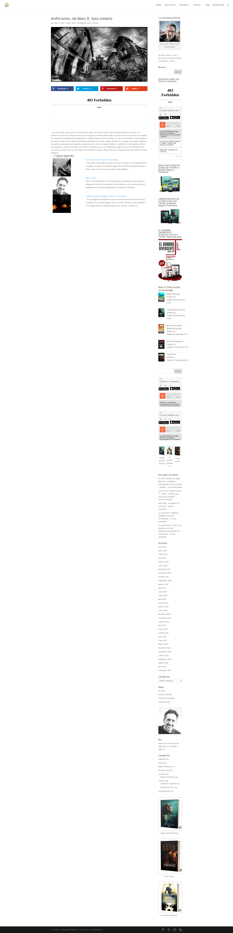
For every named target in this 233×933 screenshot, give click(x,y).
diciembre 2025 (164, 569)
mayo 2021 (162, 640)
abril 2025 (162, 599)
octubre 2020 (163, 655)
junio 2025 (162, 592)
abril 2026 (162, 558)
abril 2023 (162, 625)
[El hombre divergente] (162, 345)
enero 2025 (162, 610)
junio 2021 (162, 636)
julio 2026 (162, 547)
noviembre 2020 (164, 651)
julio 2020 (162, 666)
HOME (158, 5)
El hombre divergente (175, 341)
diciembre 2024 (164, 614)
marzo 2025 (163, 603)
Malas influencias (173, 294)
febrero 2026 (163, 562)
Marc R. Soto (59, 23)
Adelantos (162, 759)
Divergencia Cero (84, 23)
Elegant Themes (69, 930)
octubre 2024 (163, 622)
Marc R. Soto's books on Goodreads (169, 289)
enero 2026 (162, 565)
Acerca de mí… (170, 5)
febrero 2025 (163, 606)
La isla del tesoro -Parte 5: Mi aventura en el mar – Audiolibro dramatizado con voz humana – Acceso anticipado (169, 531)
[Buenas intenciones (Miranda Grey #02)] (162, 329)
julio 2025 (162, 588)
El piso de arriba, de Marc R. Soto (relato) (102, 160)
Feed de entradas (165, 694)
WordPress (97, 930)
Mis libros (184, 5)
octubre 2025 (163, 577)
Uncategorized (164, 791)
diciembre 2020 (164, 648)
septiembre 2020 (165, 659)
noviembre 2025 (164, 573)
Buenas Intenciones (168, 777)
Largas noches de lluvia (176, 309)
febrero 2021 (163, 644)
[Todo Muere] (162, 357)
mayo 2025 (162, 595)
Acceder (161, 691)
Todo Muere (171, 354)
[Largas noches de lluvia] (162, 313)
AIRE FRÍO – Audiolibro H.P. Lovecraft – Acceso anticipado (169, 506)
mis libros (162, 774)
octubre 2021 (163, 633)
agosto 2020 (163, 663)
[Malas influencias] (162, 297)
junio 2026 (162, 550)
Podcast (196, 5)
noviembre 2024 (164, 618)
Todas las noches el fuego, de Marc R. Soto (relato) (106, 196)
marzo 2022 (163, 629)
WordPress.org (164, 702)
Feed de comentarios (166, 698)
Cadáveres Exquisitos (168, 783)
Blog (208, 5)
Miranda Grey (218, 5)
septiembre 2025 (165, 580)
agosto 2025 (163, 584)
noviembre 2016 (164, 670)
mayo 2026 (162, 554)
